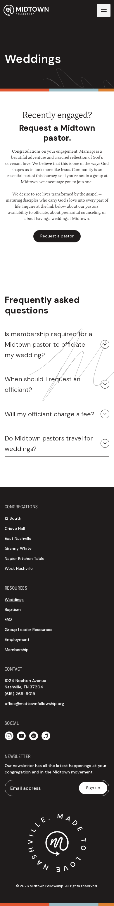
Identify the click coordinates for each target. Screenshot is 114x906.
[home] (26, 10)
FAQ (8, 619)
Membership (17, 649)
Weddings (14, 599)
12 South (13, 518)
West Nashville (19, 568)
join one (84, 181)
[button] (103, 10)
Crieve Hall (15, 528)
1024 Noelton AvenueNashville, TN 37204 (25, 687)
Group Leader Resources (28, 629)
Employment (17, 639)
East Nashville (18, 538)
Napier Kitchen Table (24, 558)
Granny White (18, 548)
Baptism (13, 609)
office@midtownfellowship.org (34, 703)
